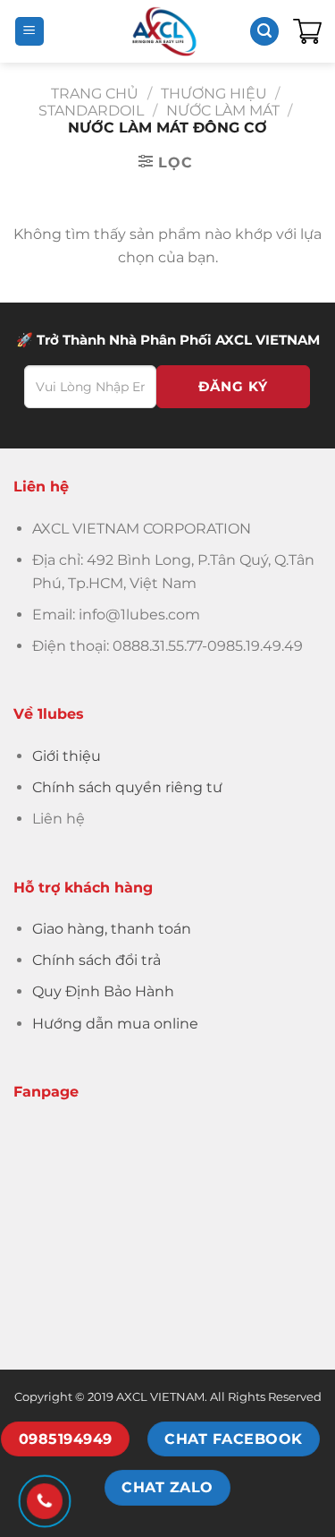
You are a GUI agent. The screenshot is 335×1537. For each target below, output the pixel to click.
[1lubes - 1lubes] (164, 31)
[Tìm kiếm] (264, 32)
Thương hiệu (214, 93)
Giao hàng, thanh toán (111, 928)
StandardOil (91, 110)
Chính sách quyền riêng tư (127, 787)
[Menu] (29, 32)
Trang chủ (94, 93)
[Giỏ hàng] (307, 31)
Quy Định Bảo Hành (103, 991)
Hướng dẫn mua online (115, 1023)
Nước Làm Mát (223, 110)
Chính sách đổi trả (96, 960)
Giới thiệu (66, 755)
